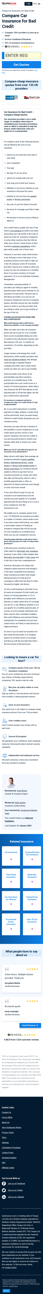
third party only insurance (27, 551)
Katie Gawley (20, 803)
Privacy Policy (8, 1132)
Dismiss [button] (6, 1290)
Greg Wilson (22, 791)
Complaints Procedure (11, 1147)
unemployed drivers (19, 462)
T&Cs (4, 1137)
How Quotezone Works (11, 1127)
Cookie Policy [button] (13, 1286)
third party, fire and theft (14, 557)
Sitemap (5, 1142)
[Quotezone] (9, 3)
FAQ (3, 1163)
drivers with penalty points (23, 466)
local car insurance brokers (15, 359)
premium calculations (21, 246)
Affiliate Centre (8, 1168)
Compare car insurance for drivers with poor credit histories (19, 318)
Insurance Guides (9, 1158)
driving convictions (22, 199)
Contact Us (6, 1112)
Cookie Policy (7, 1153)
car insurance (15, 231)
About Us (6, 1122)
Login (28, 4)
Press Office (7, 1117)
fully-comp (30, 557)
